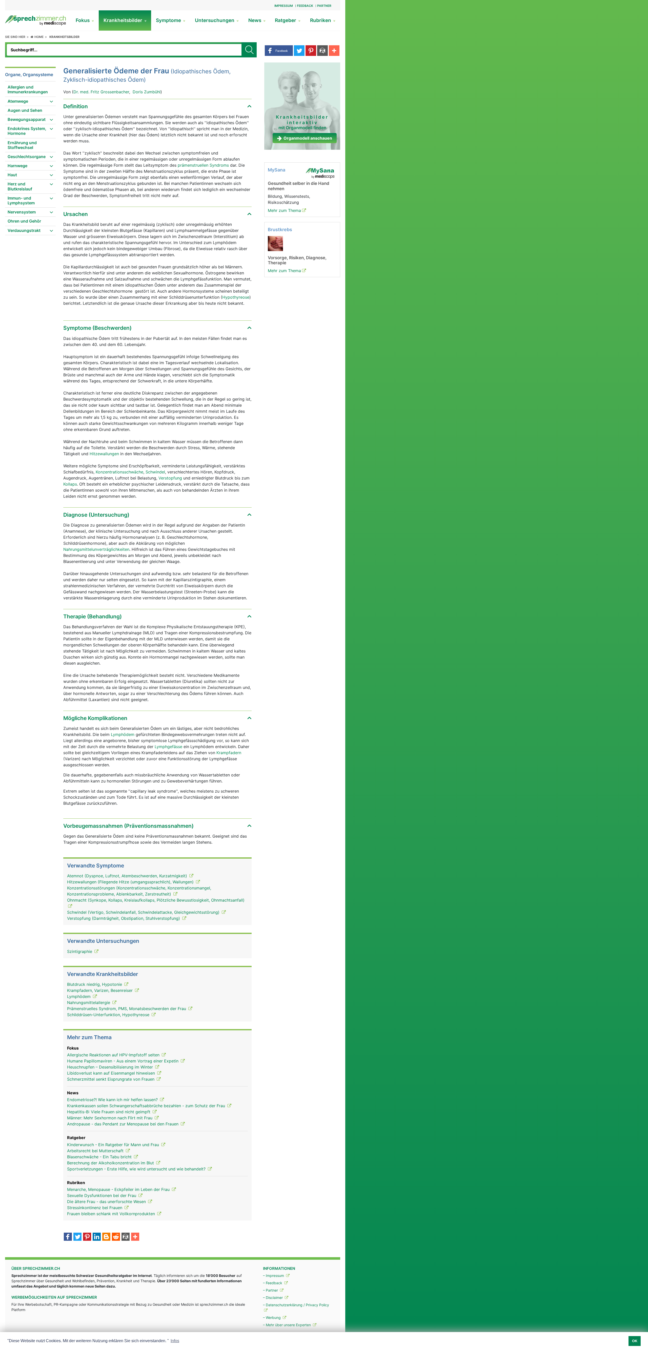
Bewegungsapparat (27, 119)
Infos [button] (175, 1341)
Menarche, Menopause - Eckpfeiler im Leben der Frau (119, 1189)
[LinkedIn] (96, 1237)
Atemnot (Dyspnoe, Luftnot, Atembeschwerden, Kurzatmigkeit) (127, 875)
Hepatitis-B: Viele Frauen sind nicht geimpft (109, 1111)
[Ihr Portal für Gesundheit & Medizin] (35, 20)
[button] (279, 50)
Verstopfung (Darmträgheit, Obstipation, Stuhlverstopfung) (124, 918)
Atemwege (18, 101)
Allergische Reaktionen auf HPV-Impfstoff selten (114, 1054)
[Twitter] (77, 1237)
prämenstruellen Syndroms (203, 165)
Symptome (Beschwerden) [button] (97, 328)
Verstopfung (170, 478)
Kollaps (70, 484)
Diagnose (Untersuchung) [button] (96, 515)
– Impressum (274, 1275)
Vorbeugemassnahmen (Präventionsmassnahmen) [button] (128, 826)
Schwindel (155, 471)
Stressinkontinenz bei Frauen (95, 1207)
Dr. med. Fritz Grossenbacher (101, 91)
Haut (12, 174)
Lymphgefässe (168, 746)
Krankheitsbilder (124, 20)
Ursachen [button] (75, 214)
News (255, 20)
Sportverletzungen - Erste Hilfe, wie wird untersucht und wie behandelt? (137, 1168)
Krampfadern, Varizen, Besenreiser (100, 990)
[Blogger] (106, 1237)
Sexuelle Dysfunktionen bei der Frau (102, 1195)
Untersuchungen (215, 20)
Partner (324, 6)
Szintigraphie (80, 951)
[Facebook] (67, 1237)
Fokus (83, 20)
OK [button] (634, 1341)
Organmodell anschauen (308, 138)
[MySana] (320, 173)
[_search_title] (249, 49)
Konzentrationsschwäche (119, 471)
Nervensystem (22, 211)
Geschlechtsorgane (27, 156)
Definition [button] (75, 106)
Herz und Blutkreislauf (20, 186)
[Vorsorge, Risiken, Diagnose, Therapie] (275, 243)
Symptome (169, 20)
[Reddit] (115, 1237)
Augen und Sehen (25, 110)
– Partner (271, 1290)
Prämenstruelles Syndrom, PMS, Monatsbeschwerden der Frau (127, 1008)
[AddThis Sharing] (135, 1237)
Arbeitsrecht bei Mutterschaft (96, 1150)
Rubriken (321, 20)
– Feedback (273, 1283)
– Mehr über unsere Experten (287, 1325)
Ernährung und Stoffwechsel (22, 145)
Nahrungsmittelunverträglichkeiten (96, 549)
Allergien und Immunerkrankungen (28, 89)
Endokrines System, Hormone (27, 131)
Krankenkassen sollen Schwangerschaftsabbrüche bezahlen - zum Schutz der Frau (146, 1105)
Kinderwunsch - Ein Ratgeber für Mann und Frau (113, 1144)
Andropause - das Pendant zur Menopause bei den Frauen (123, 1123)
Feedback (305, 6)
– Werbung (272, 1317)
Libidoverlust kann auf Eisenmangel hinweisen (111, 1073)
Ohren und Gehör (24, 221)
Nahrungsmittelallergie (89, 1002)
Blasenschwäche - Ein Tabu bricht (100, 1156)
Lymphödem (122, 734)
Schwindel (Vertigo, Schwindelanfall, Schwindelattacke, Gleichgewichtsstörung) (144, 912)
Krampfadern (228, 752)
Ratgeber (286, 20)
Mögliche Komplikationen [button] (95, 718)
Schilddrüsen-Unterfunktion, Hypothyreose (109, 1014)
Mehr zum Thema (284, 210)
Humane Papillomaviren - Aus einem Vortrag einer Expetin (123, 1060)
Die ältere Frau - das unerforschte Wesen (107, 1201)
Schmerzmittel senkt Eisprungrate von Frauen (111, 1079)
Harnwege (17, 165)
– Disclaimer (273, 1297)
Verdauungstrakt (24, 230)
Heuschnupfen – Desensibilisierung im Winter (110, 1067)
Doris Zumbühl (146, 91)
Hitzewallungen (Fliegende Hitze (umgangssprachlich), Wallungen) (131, 881)
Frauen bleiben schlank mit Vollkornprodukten (111, 1213)
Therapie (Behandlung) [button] (92, 616)
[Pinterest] (87, 1237)
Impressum (283, 6)
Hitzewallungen (104, 453)
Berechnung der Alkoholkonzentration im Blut (111, 1162)
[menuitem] (30, 90)
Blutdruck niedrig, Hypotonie (95, 984)
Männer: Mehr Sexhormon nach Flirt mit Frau (110, 1117)
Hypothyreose (235, 297)
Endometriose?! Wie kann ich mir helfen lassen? (113, 1099)
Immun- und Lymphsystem (21, 200)
